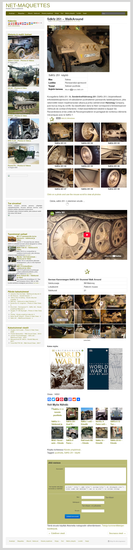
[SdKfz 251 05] (87, 155)
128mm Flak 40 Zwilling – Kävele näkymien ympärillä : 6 (23, 298)
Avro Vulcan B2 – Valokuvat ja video (27, 276)
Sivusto (77, 511)
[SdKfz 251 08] (87, 178)
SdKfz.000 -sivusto (73, 21)
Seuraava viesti (117, 533)
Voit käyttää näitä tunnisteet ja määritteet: (56, 488)
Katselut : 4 (21, 318)
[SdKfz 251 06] (114, 155)
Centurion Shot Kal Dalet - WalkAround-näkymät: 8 (25, 294)
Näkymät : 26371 (24, 340)
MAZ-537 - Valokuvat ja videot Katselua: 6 (23, 301)
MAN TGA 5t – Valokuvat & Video (27, 248)
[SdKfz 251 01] (60, 132)
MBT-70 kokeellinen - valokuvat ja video (25, 267)
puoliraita (59, 452)
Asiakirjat (12, 13)
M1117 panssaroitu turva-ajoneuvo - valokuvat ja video (27, 238)
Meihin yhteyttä (70, 13)
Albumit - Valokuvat (34, 13)
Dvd (62, 13)
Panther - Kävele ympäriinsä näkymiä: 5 (22, 314)
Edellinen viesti (57, 533)
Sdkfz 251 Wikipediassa (68, 118)
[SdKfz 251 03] (114, 132)
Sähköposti (76, 502)
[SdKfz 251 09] (114, 178)
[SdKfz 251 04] (60, 155)
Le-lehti (79, 13)
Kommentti (59, 469)
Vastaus (78, 21)
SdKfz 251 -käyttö (72, 452)
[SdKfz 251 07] (60, 178)
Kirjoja (57, 13)
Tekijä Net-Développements (117, 541)
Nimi (78, 497)
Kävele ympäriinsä (47, 13)
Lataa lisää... (87, 340)
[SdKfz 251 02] (87, 132)
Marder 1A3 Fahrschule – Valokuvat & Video (26, 258)
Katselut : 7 (21, 296)
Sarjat (85, 13)
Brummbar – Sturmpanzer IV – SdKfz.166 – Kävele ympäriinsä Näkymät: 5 (25, 308)
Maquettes (21, 13)
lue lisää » (29, 246)
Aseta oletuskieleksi (14, 26)
